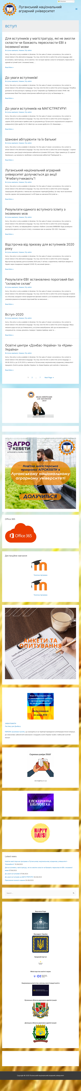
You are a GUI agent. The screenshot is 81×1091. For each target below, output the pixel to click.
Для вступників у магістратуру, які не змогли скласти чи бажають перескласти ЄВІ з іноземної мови (40, 43)
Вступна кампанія (11, 50)
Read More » (9, 67)
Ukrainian (63, 1)
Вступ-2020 (14, 314)
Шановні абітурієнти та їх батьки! (30, 139)
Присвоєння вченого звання (15, 880)
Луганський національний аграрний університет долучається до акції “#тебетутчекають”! (32, 174)
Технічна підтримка (40, 575)
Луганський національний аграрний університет (40, 9)
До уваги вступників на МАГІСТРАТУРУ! (35, 108)
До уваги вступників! (21, 77)
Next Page (49, 377)
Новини (21, 50)
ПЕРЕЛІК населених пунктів (15, 732)
